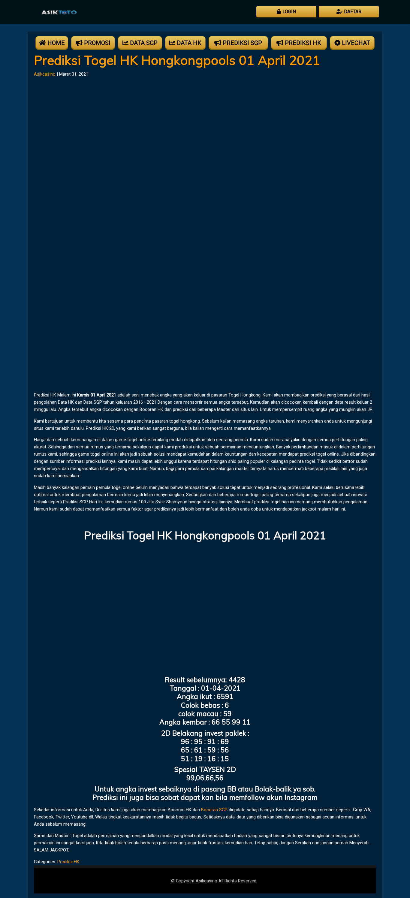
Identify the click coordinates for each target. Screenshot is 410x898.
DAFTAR (352, 11)
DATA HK (189, 43)
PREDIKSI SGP (242, 43)
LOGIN (289, 11)
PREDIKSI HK (303, 43)
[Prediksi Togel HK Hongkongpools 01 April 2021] (187, 383)
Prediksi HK (68, 861)
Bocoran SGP (214, 809)
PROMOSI (97, 43)
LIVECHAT (356, 43)
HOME (56, 43)
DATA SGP (144, 43)
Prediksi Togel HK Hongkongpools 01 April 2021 (177, 60)
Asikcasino (45, 74)
